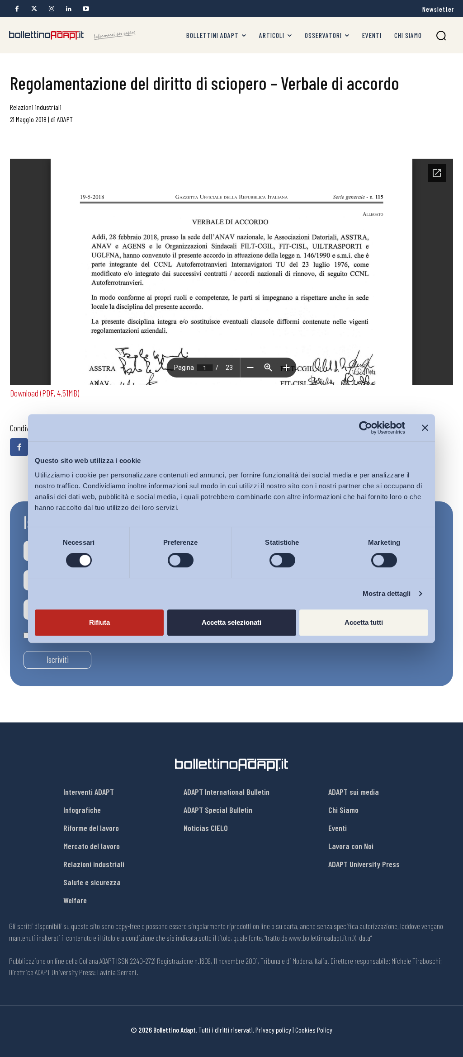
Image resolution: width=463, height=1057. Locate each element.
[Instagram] (51, 9)
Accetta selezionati (231, 622)
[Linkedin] (68, 9)
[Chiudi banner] (425, 428)
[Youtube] (86, 9)
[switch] (181, 560)
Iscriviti (58, 659)
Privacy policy (273, 1029)
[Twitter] (34, 9)
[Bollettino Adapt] (72, 35)
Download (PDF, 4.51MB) (44, 392)
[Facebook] (17, 9)
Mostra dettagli (387, 593)
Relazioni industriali (35, 107)
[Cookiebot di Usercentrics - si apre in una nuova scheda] (365, 427)
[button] (441, 35)
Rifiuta (99, 622)
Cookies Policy (313, 1029)
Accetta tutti (364, 622)
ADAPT (65, 119)
